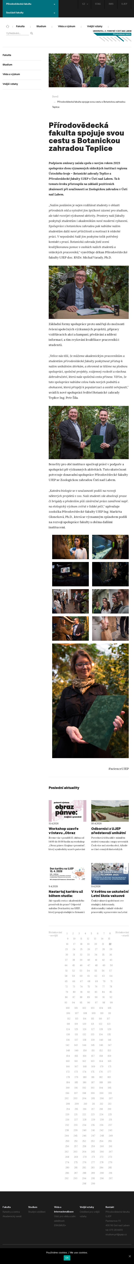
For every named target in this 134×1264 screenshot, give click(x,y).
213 (109, 1103)
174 (84, 1071)
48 (96, 965)
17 (74, 944)
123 (108, 1023)
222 (84, 1114)
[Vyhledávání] (32, 33)
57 (110, 970)
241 (93, 1130)
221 (75, 1114)
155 (76, 1055)
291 (110, 1172)
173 (76, 1071)
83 (96, 992)
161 (76, 1061)
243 (110, 1130)
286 (67, 1172)
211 (93, 1103)
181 (92, 1077)
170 (101, 1066)
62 (96, 975)
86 (66, 997)
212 (101, 1103)
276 (84, 1162)
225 (110, 1114)
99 (111, 1002)
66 (73, 981)
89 (88, 997)
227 (76, 1119)
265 (93, 1151)
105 (109, 1008)
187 (93, 1082)
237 (110, 1125)
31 (74, 954)
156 (84, 1055)
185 (76, 1082)
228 (84, 1119)
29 (111, 949)
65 (66, 981)
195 (109, 1087)
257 (76, 1146)
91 (103, 997)
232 (67, 1125)
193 (92, 1087)
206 (102, 1098)
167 (76, 1066)
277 (93, 1162)
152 (101, 1050)
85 (111, 992)
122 (100, 1023)
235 (93, 1125)
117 (108, 1018)
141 (109, 1039)
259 (93, 1146)
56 (103, 970)
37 (66, 959)
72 (66, 986)
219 (109, 1109)
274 (67, 1162)
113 (76, 1018)
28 (103, 949)
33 (88, 954)
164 (101, 1061)
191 (76, 1087)
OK (67, 1257)
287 (76, 1172)
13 (95, 938)
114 (84, 1018)
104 (101, 1008)
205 (93, 1098)
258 (84, 1146)
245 (75, 1135)
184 (68, 1082)
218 (101, 1109)
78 (111, 986)
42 (103, 959)
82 (88, 992)
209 (77, 1103)
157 (93, 1055)
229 (93, 1119)
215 (76, 1109)
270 (85, 1156)
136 (68, 1039)
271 (93, 1156)
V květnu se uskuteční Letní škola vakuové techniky (110, 895)
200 (101, 1093)
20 (95, 944)
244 (67, 1135)
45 (73, 965)
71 (111, 981)
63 (103, 975)
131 (76, 1034)
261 (110, 1146)
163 (92, 1061)
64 (111, 975)
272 (101, 1156)
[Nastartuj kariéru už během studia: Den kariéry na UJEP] (67, 874)
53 (81, 970)
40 (88, 959)
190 (68, 1087)
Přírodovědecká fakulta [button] (18, 4)
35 (103, 954)
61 (88, 975)
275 (76, 1162)
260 (102, 1146)
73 (74, 986)
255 (110, 1141)
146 (101, 1045)
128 (101, 1029)
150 (85, 1050)
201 (110, 1093)
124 (68, 1029)
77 (103, 986)
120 (84, 1023)
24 (74, 949)
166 (68, 1066)
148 (68, 1050)
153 (109, 1050)
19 (88, 944)
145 (93, 1045)
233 (75, 1125)
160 (68, 1061)
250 (67, 1141)
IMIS (111, 4)
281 (75, 1167)
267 (111, 1151)
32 (81, 954)
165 (109, 1061)
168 (85, 1066)
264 (84, 1151)
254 (101, 1141)
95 (81, 1002)
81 (81, 992)
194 (101, 1087)
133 (92, 1034)
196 (67, 1093)
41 (96, 959)
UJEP (124, 4)
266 (102, 1151)
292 (67, 1178)
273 (110, 1156)
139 (93, 1039)
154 (68, 1055)
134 (101, 1034)
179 (76, 1077)
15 (109, 938)
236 (101, 1125)
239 (75, 1130)
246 (84, 1135)
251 (75, 1141)
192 (84, 1087)
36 (110, 954)
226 (67, 1119)
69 (96, 981)
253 (93, 1141)
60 (81, 975)
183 (109, 1077)
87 (74, 997)
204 (84, 1098)
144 (84, 1045)
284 (101, 1167)
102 (84, 1008)
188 (101, 1082)
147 (109, 1045)
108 (85, 1013)
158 (101, 1055)
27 (96, 949)
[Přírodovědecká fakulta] (7, 26)
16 (67, 944)
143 (76, 1045)
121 (92, 1023)
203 (75, 1098)
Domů (55, 96)
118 (68, 1023)
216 (84, 1109)
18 (81, 944)
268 (67, 1156)
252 (84, 1141)
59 (73, 975)
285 (110, 1167)
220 (67, 1114)
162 (84, 1061)
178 (68, 1077)
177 (109, 1071)
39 (81, 959)
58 (66, 975)
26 (88, 949)
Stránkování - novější (55, 934)
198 (84, 1093)
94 (73, 1002)
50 (111, 965)
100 (68, 1008)
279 (110, 1162)
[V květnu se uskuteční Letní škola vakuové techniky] (110, 874)
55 (96, 970)
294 (84, 1178)
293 (75, 1178)
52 (73, 970)
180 (85, 1077)
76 (96, 986)
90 (96, 997)
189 (109, 1082)
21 (103, 944)
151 (93, 1050)
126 (84, 1029)
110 (101, 1013)
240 (84, 1130)
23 (66, 949)
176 (101, 1071)
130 (68, 1034)
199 (93, 1093)
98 (103, 1002)
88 (81, 997)
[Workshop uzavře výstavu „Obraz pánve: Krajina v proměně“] (67, 811)
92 (111, 997)
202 (67, 1098)
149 (76, 1050)
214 (68, 1109)
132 (84, 1034)
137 (76, 1039)
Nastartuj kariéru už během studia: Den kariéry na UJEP (66, 895)
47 (88, 965)
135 (109, 1034)
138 (84, 1039)
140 (101, 1039)
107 (77, 1013)
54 (88, 970)
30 (66, 954)
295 (93, 1178)
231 (110, 1119)
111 (109, 1013)
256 (67, 1146)
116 (100, 1018)
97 (96, 1002)
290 (102, 1172)
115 (92, 1018)
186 (84, 1082)
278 (101, 1162)
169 (93, 1066)
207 (111, 1098)
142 (67, 1045)
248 (102, 1135)
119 (76, 1023)
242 (101, 1130)
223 (93, 1114)
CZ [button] (83, 4)
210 (85, 1103)
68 (89, 981)
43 (111, 959)
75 (88, 986)
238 (67, 1130)
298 (84, 1183)
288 (84, 1172)
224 (101, 1114)
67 (81, 981)
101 (76, 1008)
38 (73, 959)
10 (74, 938)
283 (93, 1167)
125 (76, 1029)
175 (92, 1071)
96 (88, 1002)
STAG (98, 4)
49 (103, 965)
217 (93, 1109)
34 (96, 954)
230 (102, 1119)
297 (111, 1178)
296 (102, 1178)
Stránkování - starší (122, 934)
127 (93, 1029)
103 (92, 1008)
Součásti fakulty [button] (14, 13)
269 (76, 1156)
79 (66, 992)
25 (81, 949)
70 (104, 981)
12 (88, 938)
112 (68, 1018)
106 (68, 1013)
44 (66, 965)
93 (66, 1002)
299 (93, 1183)
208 (68, 1103)
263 (75, 1151)
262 (67, 1151)
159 (109, 1055)
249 (111, 1135)
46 (81, 965)
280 (67, 1167)
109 (93, 1013)
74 (81, 986)
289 (93, 1172)
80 (74, 992)
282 (84, 1167)
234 (84, 1125)
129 (109, 1029)
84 (103, 992)
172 (68, 1071)
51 (66, 970)
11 (81, 938)
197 (76, 1093)
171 (109, 1066)
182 (101, 1077)
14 (102, 938)
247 (93, 1135)
